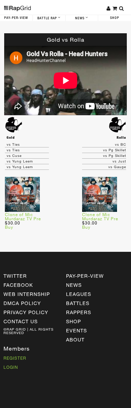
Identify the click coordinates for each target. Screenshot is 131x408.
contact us (20, 321)
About (75, 340)
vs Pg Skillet (114, 150)
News (80, 18)
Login (10, 367)
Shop (114, 17)
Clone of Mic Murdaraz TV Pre (23, 216)
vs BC (120, 144)
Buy (9, 227)
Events (76, 330)
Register (14, 358)
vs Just (119, 161)
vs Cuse (14, 155)
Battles (77, 303)
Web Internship (26, 294)
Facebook (18, 285)
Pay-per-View (85, 276)
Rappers (78, 312)
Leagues (78, 294)
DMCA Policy (22, 303)
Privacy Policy (25, 312)
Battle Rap (47, 18)
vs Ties (13, 144)
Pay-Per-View (16, 17)
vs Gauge (117, 167)
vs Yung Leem (20, 161)
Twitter (15, 276)
